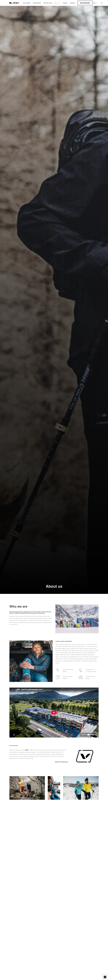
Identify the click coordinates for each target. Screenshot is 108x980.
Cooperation (37, 3)
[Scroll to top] (105, 977)
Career (65, 3)
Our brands (26, 3)
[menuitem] (26, 3)
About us (57, 3)
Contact (72, 3)
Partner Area (48, 3)
